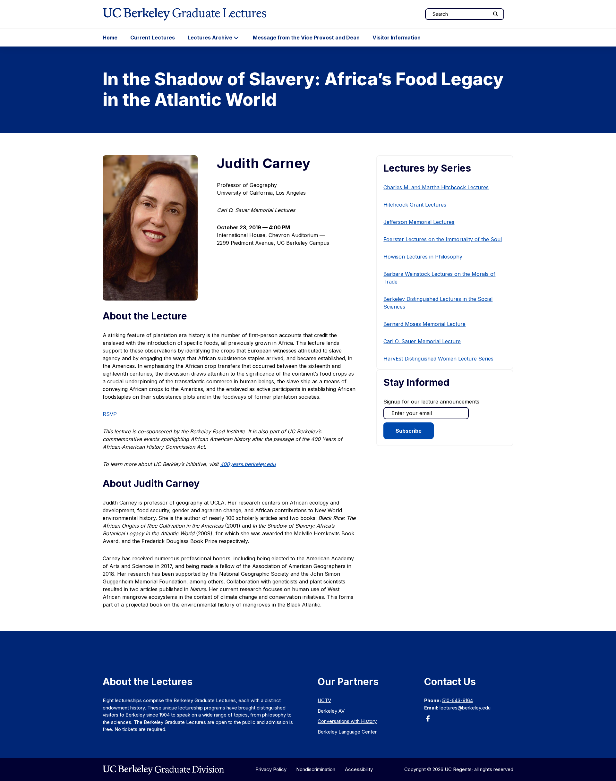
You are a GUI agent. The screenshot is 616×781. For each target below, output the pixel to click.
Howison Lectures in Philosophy (422, 256)
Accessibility (359, 769)
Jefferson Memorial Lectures (418, 222)
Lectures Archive (210, 37)
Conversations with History (347, 721)
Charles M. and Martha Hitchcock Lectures (436, 187)
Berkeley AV (331, 711)
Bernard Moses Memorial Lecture (424, 324)
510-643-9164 (457, 700)
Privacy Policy (271, 769)
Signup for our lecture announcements (431, 401)
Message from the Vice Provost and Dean (306, 37)
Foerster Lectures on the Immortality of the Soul (442, 239)
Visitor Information (396, 37)
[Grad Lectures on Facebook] (428, 720)
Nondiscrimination (315, 769)
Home (110, 37)
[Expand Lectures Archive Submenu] (236, 38)
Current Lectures (152, 37)
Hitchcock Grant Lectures (414, 204)
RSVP (110, 414)
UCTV (324, 700)
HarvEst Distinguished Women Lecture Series (438, 358)
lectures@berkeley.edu (465, 708)
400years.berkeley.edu (248, 464)
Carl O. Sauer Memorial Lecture (422, 341)
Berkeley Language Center (347, 732)
